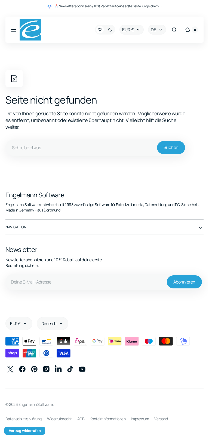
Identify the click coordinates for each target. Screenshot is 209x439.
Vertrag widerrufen (25, 430)
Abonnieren (180, 282)
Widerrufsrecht (59, 418)
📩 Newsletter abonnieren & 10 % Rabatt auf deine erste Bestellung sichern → (108, 6)
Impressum (140, 418)
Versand (161, 418)
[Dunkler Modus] (101, 30)
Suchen (171, 147)
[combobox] (96, 147)
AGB (81, 418)
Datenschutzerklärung (23, 418)
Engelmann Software (36, 404)
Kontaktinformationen (107, 418)
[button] (14, 30)
